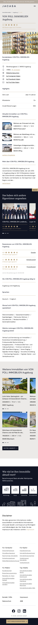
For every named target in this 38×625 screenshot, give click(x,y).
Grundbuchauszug (8, 553)
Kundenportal (6, 571)
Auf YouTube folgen (12, 82)
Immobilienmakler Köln (27, 588)
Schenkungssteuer (8, 558)
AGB (21, 601)
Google (33, 252)
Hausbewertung (25, 550)
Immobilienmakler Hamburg (26, 580)
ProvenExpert (31, 267)
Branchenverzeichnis (9, 573)
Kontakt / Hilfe (7, 597)
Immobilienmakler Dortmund (26, 576)
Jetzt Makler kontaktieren (16, 621)
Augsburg (15, 12)
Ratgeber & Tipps (8, 576)
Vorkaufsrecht (24, 562)
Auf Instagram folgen (13, 76)
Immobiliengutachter (27, 556)
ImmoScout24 (31, 260)
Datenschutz (6, 601)
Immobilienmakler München (26, 584)
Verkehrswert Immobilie (24, 559)
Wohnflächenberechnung (10, 561)
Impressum (30, 530)
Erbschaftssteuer (8, 550)
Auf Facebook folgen (13, 79)
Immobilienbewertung (27, 553)
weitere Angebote (8, 155)
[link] (24, 123)
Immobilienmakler (6, 12)
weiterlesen (6, 183)
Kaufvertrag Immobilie (10, 556)
